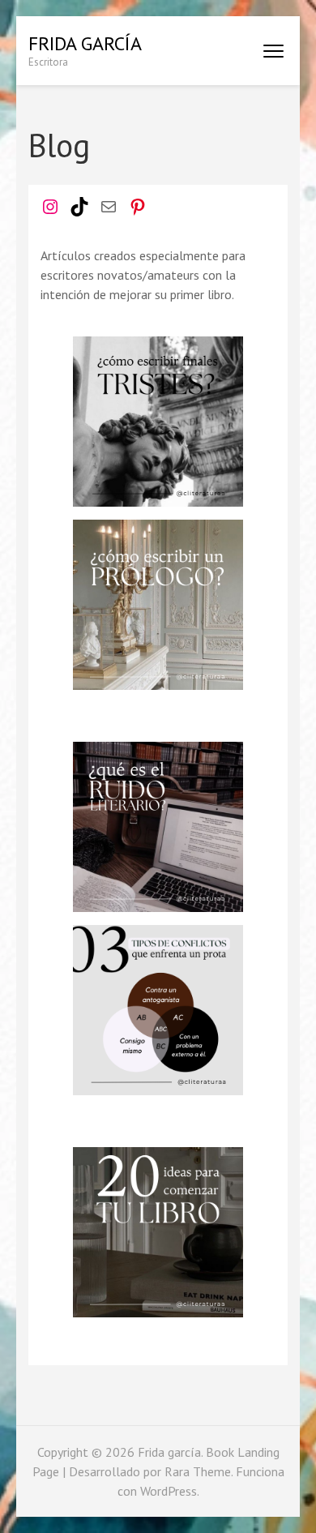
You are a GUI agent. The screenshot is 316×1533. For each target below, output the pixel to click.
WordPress (168, 1491)
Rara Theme (197, 1471)
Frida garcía (85, 43)
